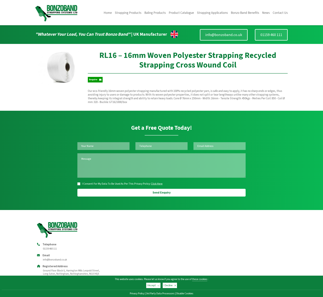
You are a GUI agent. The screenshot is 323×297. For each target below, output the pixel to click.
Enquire (93, 79)
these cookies (199, 279)
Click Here (157, 184)
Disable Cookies (184, 293)
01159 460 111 (271, 35)
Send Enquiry (162, 192)
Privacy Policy (137, 293)
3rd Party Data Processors (160, 293)
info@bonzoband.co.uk (223, 35)
